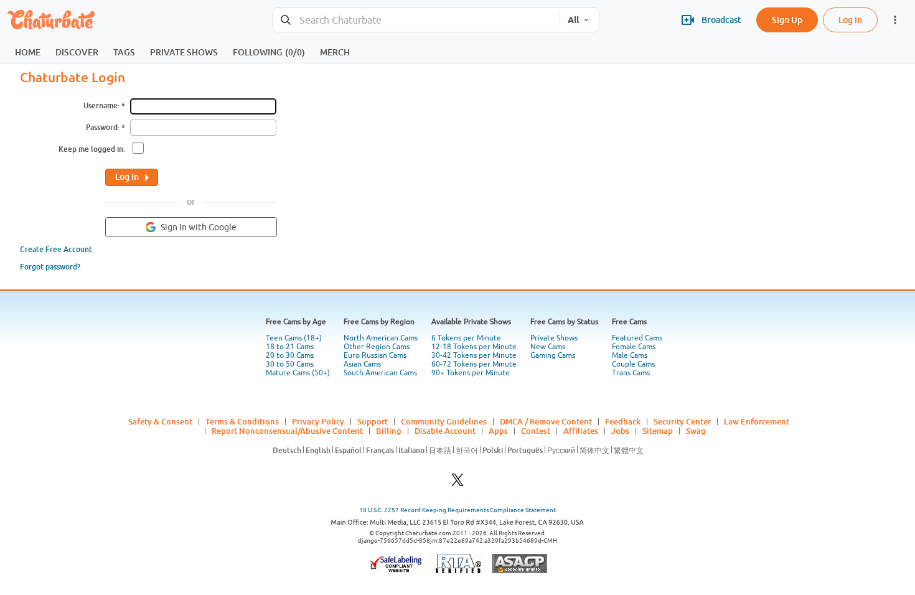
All (573, 20)
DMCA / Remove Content (546, 421)
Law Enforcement (756, 421)
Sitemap (657, 431)
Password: (103, 127)
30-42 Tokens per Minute (474, 355)
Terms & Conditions (242, 421)
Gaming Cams (552, 355)
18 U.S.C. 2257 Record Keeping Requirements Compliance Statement (457, 510)
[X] (457, 483)
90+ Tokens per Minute (470, 372)
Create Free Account (56, 249)
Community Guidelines (444, 421)
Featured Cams (637, 338)
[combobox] (416, 20)
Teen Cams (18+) (294, 338)
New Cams (547, 346)
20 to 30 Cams (290, 355)
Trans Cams (631, 372)
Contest (535, 431)
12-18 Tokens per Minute (474, 346)
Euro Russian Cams (375, 355)
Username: (101, 105)
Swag (696, 431)
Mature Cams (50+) (298, 372)
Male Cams (629, 355)
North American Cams (381, 338)
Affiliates (580, 431)
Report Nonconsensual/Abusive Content (287, 431)
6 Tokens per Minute (466, 338)
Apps (498, 431)
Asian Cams (362, 364)
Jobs (620, 431)
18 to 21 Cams (290, 346)
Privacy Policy (318, 421)
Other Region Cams (377, 346)
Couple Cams (633, 364)
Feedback (622, 421)
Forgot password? (50, 266)
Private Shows (554, 338)
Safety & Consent (160, 421)
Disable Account (445, 431)
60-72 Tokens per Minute (474, 364)
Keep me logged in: (92, 149)
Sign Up (787, 19)
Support (372, 421)
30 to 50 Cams (290, 364)
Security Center (682, 421)
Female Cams (633, 346)
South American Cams (380, 372)
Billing (388, 431)
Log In (850, 19)
